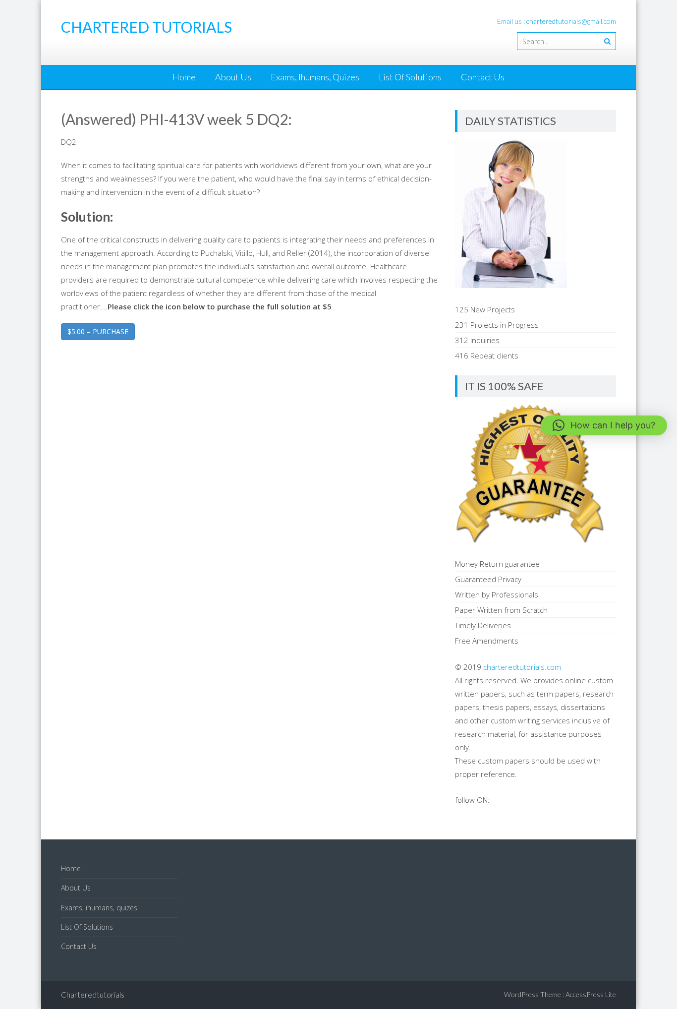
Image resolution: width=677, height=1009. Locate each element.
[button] (604, 425)
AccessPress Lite (590, 994)
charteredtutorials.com (522, 667)
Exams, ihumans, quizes (315, 76)
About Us (233, 76)
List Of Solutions (410, 76)
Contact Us (483, 76)
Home (184, 76)
